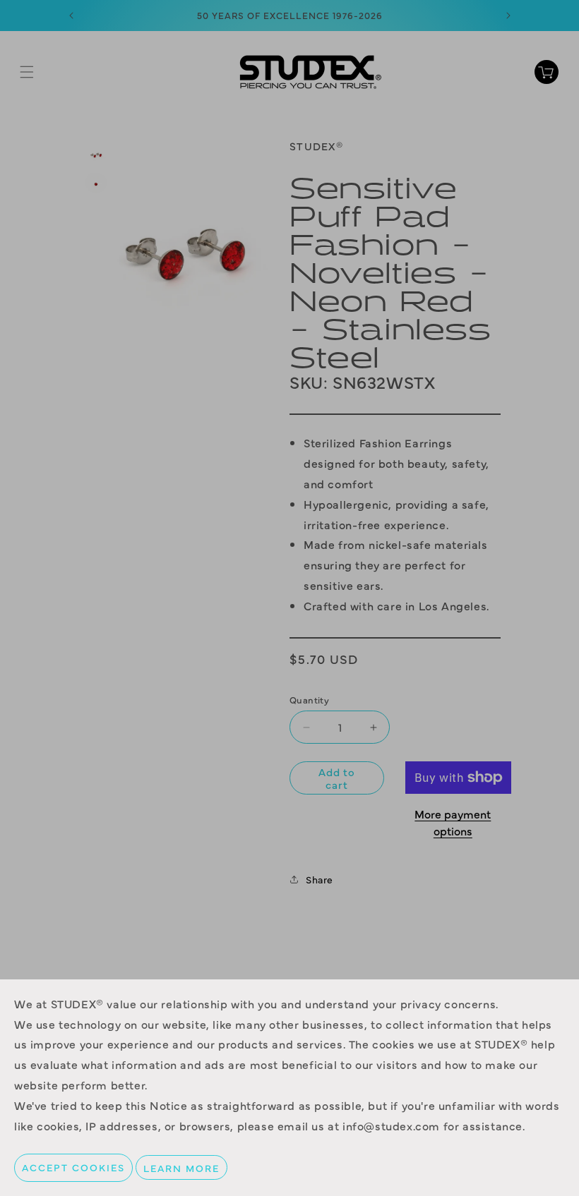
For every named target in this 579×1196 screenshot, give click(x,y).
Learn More (181, 1167)
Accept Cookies (73, 1167)
